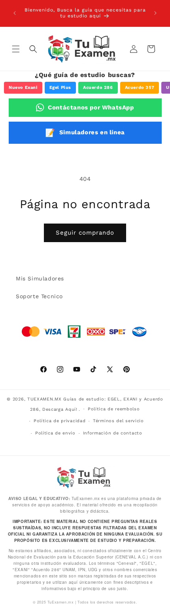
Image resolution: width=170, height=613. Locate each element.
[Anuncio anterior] (14, 13)
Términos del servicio (118, 420)
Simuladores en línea (85, 132)
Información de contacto (112, 433)
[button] (16, 49)
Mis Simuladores (40, 278)
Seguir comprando (85, 232)
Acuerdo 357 (140, 87)
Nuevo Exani (23, 87)
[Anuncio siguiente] (155, 13)
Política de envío (55, 433)
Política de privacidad (59, 420)
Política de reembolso (114, 409)
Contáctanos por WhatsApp (91, 107)
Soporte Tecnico (39, 296)
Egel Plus (60, 87)
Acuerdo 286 (98, 87)
